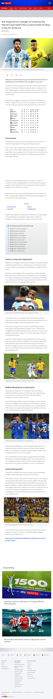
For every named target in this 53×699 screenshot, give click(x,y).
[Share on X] (12, 75)
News (11, 8)
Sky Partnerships (31, 672)
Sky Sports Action (18, 678)
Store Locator (30, 676)
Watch (15, 8)
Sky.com (29, 662)
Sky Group (29, 668)
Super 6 (3, 664)
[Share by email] (21, 75)
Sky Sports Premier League (18, 667)
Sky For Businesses (31, 670)
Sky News (29, 664)
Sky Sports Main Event (19, 664)
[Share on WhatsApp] (16, 75)
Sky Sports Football (18, 669)
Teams (40, 8)
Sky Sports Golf (17, 673)
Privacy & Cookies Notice (17, 692)
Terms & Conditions (5, 692)
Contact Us (3, 694)
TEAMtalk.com (4, 666)
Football (5, 8)
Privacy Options (27, 692)
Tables (30, 8)
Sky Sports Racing (18, 684)
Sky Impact (29, 674)
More (49, 8)
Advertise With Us (31, 678)
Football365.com (5, 668)
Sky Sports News (18, 680)
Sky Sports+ (17, 682)
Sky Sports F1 (17, 675)
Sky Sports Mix (17, 686)
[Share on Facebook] (7, 75)
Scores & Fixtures (23, 8)
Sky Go (29, 666)
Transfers (35, 8)
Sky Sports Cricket (18, 671)
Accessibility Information (38, 692)
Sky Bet (3, 662)
